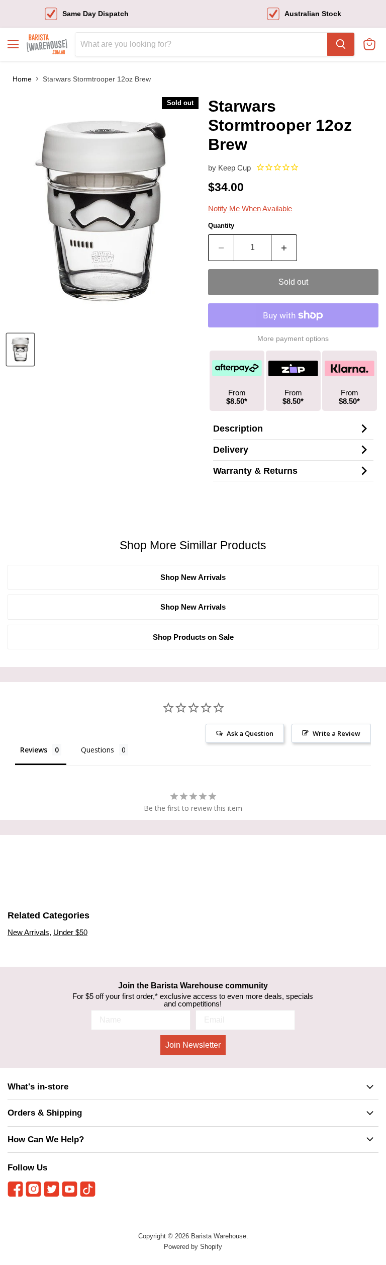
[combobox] (201, 44)
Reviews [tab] (33, 749)
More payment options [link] (293, 338)
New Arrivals (28, 932)
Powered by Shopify (193, 1246)
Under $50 (70, 932)
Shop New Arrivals (193, 577)
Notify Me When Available (250, 208)
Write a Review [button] (336, 733)
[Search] (340, 44)
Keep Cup (234, 167)
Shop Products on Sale (193, 637)
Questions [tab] (97, 749)
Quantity (221, 225)
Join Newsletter (193, 1045)
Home (22, 79)
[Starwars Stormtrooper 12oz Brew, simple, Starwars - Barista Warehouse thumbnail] (20, 349)
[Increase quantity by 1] (284, 247)
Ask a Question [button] (250, 733)
